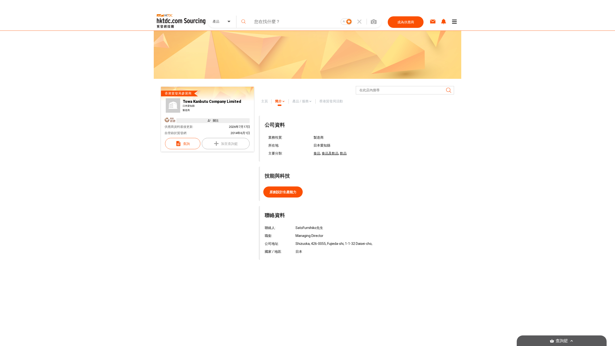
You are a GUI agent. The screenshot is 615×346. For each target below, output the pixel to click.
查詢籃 (562, 341)
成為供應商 (405, 22)
